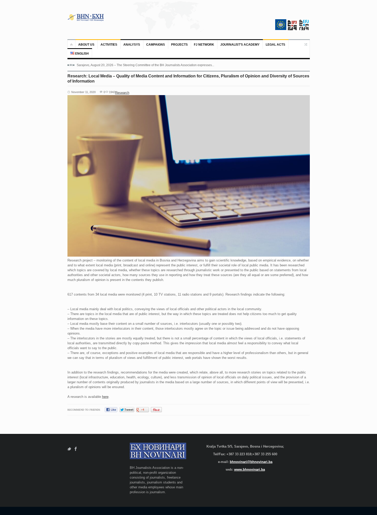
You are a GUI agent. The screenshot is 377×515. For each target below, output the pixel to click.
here (105, 397)
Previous (68, 65)
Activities (109, 44)
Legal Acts (275, 44)
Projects (179, 44)
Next (73, 65)
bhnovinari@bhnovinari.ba (251, 462)
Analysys (131, 44)
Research (122, 93)
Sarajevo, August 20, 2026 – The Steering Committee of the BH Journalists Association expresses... (145, 65)
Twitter (69, 449)
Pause (71, 65)
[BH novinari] (86, 17)
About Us (86, 44)
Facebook (76, 449)
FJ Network (204, 44)
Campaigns (155, 44)
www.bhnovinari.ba (249, 469)
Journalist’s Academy (240, 44)
